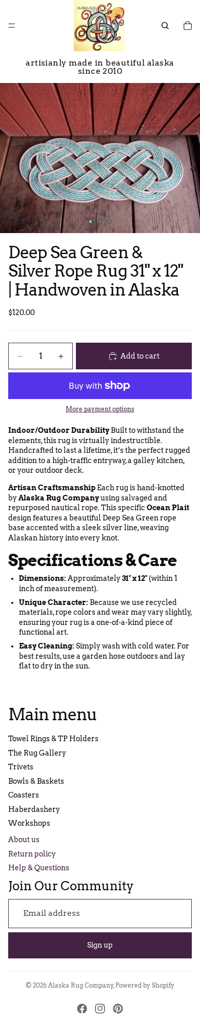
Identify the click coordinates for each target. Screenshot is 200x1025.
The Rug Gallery (37, 753)
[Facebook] (82, 1008)
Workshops (29, 823)
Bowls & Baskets (36, 781)
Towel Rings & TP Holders (53, 739)
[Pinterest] (118, 1008)
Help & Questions (38, 868)
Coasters (23, 795)
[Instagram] (100, 1008)
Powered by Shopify (144, 985)
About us (23, 839)
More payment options (100, 409)
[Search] (165, 25)
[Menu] (12, 25)
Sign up (100, 945)
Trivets (20, 767)
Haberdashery (34, 809)
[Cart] (187, 25)
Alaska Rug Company (80, 985)
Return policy (32, 854)
